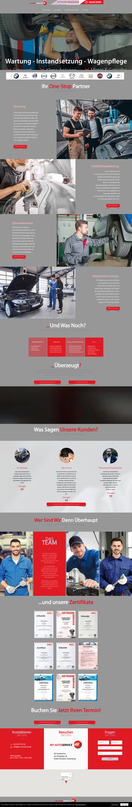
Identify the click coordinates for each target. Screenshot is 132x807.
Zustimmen (124, 804)
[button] (20, 146)
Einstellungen (115, 804)
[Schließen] (130, 804)
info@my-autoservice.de (22, 747)
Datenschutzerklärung (80, 804)
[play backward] (11, 76)
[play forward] (121, 76)
